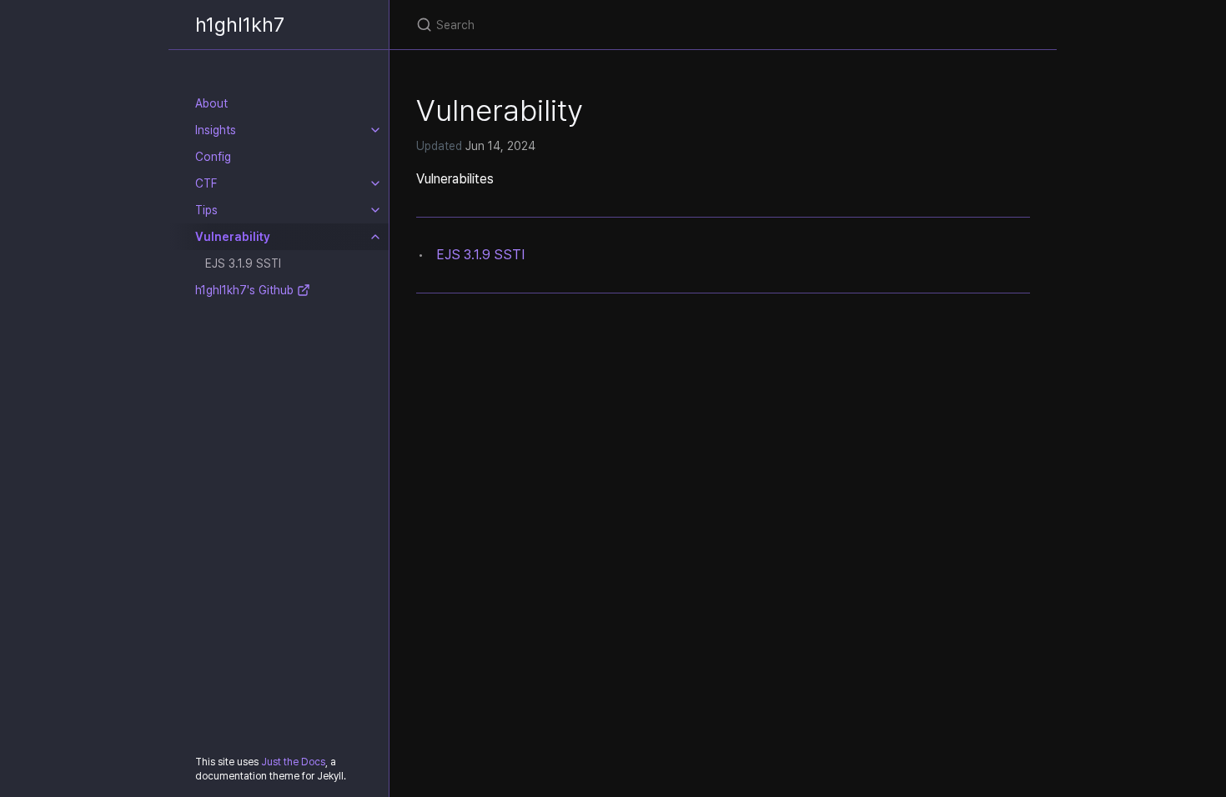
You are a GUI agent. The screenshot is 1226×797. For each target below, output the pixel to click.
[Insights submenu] (375, 130)
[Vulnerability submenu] (375, 236)
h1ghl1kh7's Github (246, 290)
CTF (206, 183)
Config (213, 156)
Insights (215, 130)
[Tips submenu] (375, 210)
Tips (206, 210)
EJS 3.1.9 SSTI (243, 263)
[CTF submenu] (375, 183)
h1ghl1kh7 (239, 25)
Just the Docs (293, 762)
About (211, 103)
